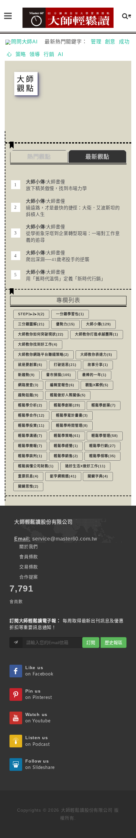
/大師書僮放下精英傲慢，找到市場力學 (56, 185)
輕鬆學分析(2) (30, 405)
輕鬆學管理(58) (104, 436)
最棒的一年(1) (94, 375)
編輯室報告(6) (62, 385)
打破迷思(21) (65, 365)
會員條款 (28, 556)
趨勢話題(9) (28, 395)
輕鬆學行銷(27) (102, 446)
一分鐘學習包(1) (70, 314)
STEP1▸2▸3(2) (31, 314)
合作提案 (28, 576)
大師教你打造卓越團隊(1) (96, 334)
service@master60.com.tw (64, 538)
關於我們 (28, 546)
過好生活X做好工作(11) (85, 466)
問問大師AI (27, 41)
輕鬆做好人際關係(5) (68, 395)
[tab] (97, 156)
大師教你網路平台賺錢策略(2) (43, 354)
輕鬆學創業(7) (103, 405)
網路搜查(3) (28, 385)
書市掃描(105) (58, 375)
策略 (20, 54)
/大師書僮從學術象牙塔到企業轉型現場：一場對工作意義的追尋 (73, 233)
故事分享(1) (98, 365)
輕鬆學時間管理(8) (72, 425)
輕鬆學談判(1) (30, 456)
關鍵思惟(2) (28, 486)
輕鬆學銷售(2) (66, 456)
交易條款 (28, 566)
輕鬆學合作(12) (31, 415)
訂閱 (90, 642)
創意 (110, 41)
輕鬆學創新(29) (67, 405)
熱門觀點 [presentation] (39, 157)
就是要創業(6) (30, 365)
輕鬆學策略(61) (67, 436)
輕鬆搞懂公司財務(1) (36, 466)
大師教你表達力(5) (96, 354)
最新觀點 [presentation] (97, 157)
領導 (34, 54)
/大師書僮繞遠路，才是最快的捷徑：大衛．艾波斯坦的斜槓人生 (73, 208)
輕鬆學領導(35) (102, 456)
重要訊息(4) (28, 476)
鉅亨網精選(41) (63, 476)
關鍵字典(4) (98, 476)
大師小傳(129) (98, 324)
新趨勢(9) (26, 375)
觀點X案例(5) (96, 385)
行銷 (49, 54)
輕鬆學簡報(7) (30, 446)
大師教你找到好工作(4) (38, 344)
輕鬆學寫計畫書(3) (72, 415)
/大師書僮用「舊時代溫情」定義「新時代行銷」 (66, 275)
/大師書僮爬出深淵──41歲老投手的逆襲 (57, 256)
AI (60, 54)
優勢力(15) (65, 324)
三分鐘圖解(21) (31, 324)
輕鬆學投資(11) (31, 425)
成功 (124, 41)
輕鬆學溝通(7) (30, 436)
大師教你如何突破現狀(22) (41, 334)
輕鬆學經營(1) (66, 446)
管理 (96, 41)
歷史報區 (113, 642)
